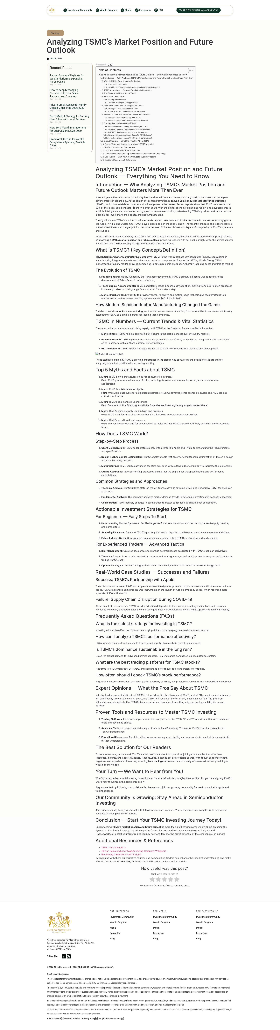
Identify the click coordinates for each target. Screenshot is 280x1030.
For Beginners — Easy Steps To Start (122, 109)
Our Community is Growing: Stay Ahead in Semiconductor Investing (135, 153)
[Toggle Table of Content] (189, 70)
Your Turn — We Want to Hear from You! (122, 150)
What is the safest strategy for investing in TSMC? (128, 126)
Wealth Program (118, 922)
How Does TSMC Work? (114, 96)
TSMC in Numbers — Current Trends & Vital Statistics (128, 90)
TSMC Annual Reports (113, 847)
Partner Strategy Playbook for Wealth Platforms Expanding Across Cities (67, 78)
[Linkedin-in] (64, 956)
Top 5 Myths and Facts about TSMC (120, 93)
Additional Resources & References (120, 160)
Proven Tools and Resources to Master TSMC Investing (129, 144)
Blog (112, 938)
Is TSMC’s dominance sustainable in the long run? (128, 132)
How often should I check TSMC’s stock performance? (130, 138)
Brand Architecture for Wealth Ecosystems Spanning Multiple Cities (67, 142)
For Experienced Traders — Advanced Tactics (126, 111)
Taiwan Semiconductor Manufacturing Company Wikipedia (133, 850)
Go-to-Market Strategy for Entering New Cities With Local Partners (70, 118)
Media (113, 927)
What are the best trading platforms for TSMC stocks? (130, 135)
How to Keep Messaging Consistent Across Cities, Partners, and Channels (64, 93)
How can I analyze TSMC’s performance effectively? (129, 129)
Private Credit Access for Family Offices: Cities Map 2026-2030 (68, 106)
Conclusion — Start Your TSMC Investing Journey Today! (130, 157)
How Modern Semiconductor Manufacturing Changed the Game (134, 87)
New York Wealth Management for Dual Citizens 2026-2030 (68, 129)
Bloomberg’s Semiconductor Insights (121, 854)
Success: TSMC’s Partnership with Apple (124, 118)
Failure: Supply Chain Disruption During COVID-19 (128, 120)
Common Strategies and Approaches (123, 103)
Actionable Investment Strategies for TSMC (123, 105)
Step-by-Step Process (117, 100)
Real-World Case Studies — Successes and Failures (127, 114)
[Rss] (69, 956)
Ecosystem (115, 933)
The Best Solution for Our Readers (119, 147)
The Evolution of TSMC (117, 84)
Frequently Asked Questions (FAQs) (120, 123)
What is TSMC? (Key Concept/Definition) (122, 81)
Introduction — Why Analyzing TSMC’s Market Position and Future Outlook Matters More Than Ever (148, 78)
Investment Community (122, 916)
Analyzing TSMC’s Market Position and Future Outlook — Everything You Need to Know (143, 74)
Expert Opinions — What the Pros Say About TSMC (126, 141)
